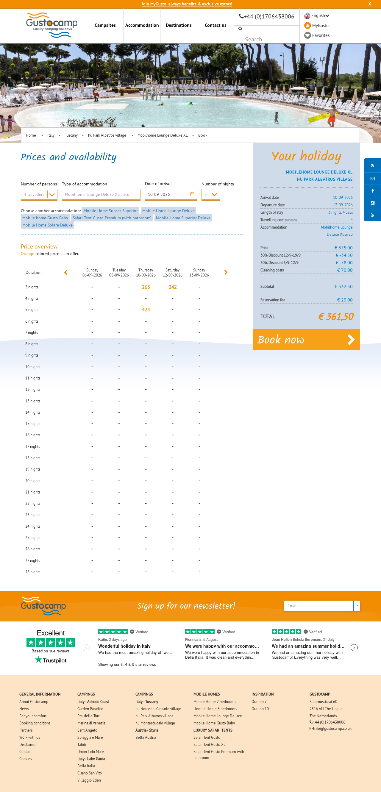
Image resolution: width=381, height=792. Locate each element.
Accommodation (142, 25)
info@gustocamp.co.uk (333, 728)
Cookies (25, 758)
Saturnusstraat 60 (323, 701)
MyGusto (320, 25)
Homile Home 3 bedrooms (215, 708)
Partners (25, 730)
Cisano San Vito (89, 773)
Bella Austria (145, 737)
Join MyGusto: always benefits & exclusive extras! (187, 4)
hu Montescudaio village (155, 723)
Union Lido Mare (90, 751)
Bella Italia (86, 765)
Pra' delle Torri (88, 715)
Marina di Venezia (91, 723)
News (24, 708)
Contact (25, 751)
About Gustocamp (33, 701)
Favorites (321, 35)
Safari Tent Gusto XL (209, 744)
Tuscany (71, 135)
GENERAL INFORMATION (40, 694)
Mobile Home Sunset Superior (111, 210)
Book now (280, 341)
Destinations (179, 25)
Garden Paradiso (90, 708)
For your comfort (32, 715)
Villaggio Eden (89, 780)
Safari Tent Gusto (206, 737)
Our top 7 (259, 701)
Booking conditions (34, 723)
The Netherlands (323, 715)
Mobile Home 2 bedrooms (214, 701)
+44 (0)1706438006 (269, 16)
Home (31, 135)
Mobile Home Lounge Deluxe (168, 210)
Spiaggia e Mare (90, 737)
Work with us (29, 737)
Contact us (216, 25)
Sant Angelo (87, 730)
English (318, 15)
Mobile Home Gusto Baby (214, 723)
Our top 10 (260, 708)
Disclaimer (28, 744)
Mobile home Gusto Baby (45, 218)
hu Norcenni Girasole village (158, 708)
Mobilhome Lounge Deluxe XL (163, 135)
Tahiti (81, 744)
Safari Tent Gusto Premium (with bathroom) (112, 218)
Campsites (105, 25)
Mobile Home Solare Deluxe (47, 225)
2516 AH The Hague (326, 708)
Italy (50, 135)
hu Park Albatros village (107, 135)
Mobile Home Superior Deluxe (183, 218)
